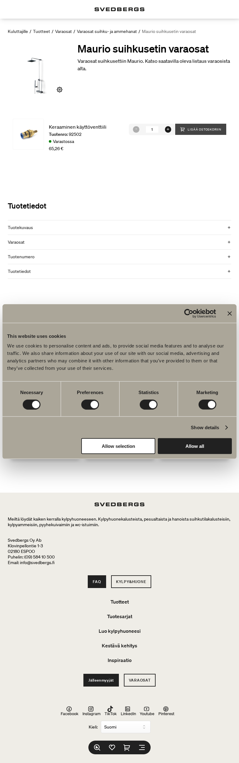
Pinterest (166, 713)
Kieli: (93, 727)
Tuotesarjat (119, 616)
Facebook (69, 713)
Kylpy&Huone (131, 581)
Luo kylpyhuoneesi (120, 631)
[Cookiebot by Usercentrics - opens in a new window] (189, 313)
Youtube (147, 713)
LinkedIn (128, 713)
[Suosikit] (112, 747)
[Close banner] (229, 313)
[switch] (90, 404)
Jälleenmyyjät (101, 680)
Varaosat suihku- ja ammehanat (107, 31)
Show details (205, 427)
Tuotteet (41, 31)
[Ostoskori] (127, 747)
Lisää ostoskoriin (204, 129)
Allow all (194, 446)
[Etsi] (97, 747)
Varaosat (63, 31)
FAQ (97, 581)
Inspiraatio (120, 660)
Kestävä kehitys (119, 645)
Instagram (91, 713)
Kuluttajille (18, 31)
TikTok (111, 713)
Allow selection (118, 446)
